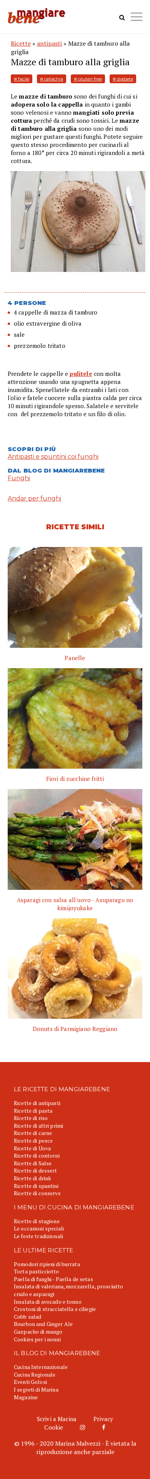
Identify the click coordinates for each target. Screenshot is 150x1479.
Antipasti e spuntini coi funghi (53, 456)
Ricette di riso (31, 1118)
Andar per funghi (34, 498)
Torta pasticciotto (36, 1271)
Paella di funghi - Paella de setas (53, 1279)
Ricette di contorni (37, 1155)
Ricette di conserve (37, 1193)
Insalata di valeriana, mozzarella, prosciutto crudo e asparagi (68, 1290)
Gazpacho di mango (38, 1331)
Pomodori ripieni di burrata (47, 1264)
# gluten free (88, 79)
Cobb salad (27, 1316)
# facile (21, 79)
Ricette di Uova (32, 1148)
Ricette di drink (32, 1178)
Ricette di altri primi (38, 1125)
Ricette (21, 43)
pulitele (81, 373)
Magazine (26, 1397)
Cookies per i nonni (37, 1339)
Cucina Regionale (34, 1374)
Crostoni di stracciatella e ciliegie (55, 1309)
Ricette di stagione (37, 1221)
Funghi (19, 478)
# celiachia (51, 79)
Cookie (53, 1427)
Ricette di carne (33, 1132)
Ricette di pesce (33, 1140)
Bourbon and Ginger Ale (43, 1323)
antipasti (49, 43)
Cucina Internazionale (41, 1366)
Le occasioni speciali (39, 1228)
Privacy (103, 1419)
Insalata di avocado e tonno (48, 1301)
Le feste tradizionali (38, 1236)
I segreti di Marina (36, 1389)
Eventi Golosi (30, 1381)
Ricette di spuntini (36, 1185)
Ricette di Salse (33, 1163)
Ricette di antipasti (37, 1103)
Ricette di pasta (33, 1110)
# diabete (123, 79)
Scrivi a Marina (57, 1419)
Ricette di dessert (35, 1170)
